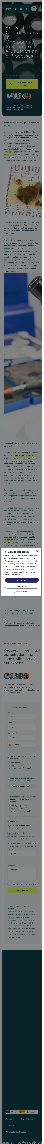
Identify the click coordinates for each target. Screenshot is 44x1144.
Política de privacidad (11, 574)
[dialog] (21, 572)
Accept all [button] (22, 580)
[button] (21, 591)
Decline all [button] (22, 586)
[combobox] (37, 551)
